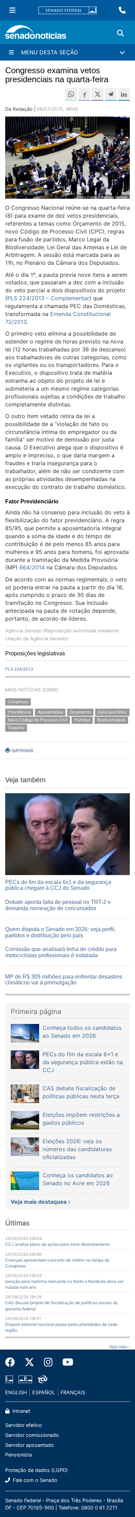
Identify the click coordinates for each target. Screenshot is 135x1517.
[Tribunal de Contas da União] (42, 1379)
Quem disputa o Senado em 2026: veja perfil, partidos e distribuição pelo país (60, 932)
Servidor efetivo (23, 1425)
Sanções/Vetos (112, 712)
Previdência (19, 712)
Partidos (82, 720)
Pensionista (18, 1455)
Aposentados (50, 712)
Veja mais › (119, 1346)
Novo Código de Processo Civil (38, 720)
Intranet (20, 1411)
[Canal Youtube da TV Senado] (65, 1362)
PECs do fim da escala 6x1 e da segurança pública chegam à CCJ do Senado (58, 885)
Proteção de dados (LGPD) (36, 1470)
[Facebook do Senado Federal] (12, 1362)
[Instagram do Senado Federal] (48, 1362)
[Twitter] (29, 1362)
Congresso (18, 701)
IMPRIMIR (21, 750)
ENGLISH (16, 1392)
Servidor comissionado (32, 1435)
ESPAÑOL (43, 1392)
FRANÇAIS (73, 1392)
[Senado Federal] (67, 10)
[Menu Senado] (12, 10)
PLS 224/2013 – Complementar (48, 298)
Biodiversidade (111, 720)
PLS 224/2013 (19, 669)
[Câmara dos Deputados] (9, 1379)
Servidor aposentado (29, 1445)
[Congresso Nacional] (25, 1379)
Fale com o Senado (34, 1480)
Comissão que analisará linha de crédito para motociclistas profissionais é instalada (61, 952)
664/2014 (32, 567)
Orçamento (80, 712)
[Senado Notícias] (35, 34)
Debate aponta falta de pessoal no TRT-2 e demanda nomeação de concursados (58, 905)
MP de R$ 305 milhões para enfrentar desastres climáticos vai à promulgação (63, 980)
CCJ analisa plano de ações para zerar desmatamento (57, 1244)
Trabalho (16, 728)
